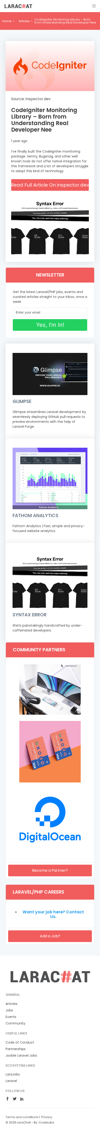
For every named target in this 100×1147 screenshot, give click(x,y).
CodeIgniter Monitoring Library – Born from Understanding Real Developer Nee (44, 119)
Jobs (9, 1010)
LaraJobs (13, 1074)
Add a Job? (50, 936)
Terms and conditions (22, 1117)
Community (15, 1023)
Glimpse (22, 401)
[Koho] (50, 781)
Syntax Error (30, 614)
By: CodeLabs (44, 1122)
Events (11, 1016)
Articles (24, 21)
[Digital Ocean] (50, 849)
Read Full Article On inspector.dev (50, 185)
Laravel (11, 1081)
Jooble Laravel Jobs (21, 1055)
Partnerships (16, 1049)
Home (7, 21)
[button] (94, 6)
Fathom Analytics (35, 515)
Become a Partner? (50, 870)
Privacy (46, 1117)
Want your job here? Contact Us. (53, 914)
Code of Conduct (20, 1042)
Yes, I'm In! (50, 324)
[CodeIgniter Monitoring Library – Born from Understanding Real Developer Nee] (50, 66)
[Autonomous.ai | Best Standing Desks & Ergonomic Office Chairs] (50, 713)
